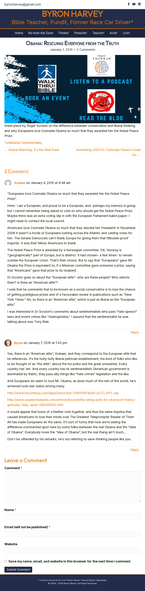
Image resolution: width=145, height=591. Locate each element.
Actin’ (114, 33)
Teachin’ (98, 33)
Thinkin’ (63, 33)
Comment (13, 468)
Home (19, 33)
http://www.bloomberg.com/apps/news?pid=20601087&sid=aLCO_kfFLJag (62, 393)
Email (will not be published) (27, 527)
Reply (134, 332)
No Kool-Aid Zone (40, 33)
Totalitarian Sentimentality (23, 143)
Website (10, 544)
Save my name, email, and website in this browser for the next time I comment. (69, 561)
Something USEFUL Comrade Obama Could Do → (108, 152)
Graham (19, 183)
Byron (18, 343)
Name (10, 510)
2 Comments (86, 49)
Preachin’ (80, 33)
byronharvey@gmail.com (22, 4)
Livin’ (126, 33)
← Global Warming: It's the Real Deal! (31, 150)
